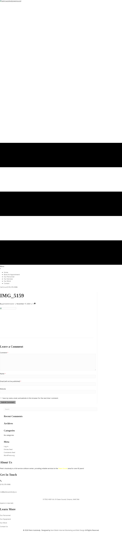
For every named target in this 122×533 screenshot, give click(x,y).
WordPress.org (9, 455)
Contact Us (4, 526)
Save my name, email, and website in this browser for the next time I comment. (30, 398)
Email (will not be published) (10, 381)
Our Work (3, 523)
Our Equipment (5, 519)
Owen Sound (62, 468)
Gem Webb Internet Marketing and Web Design (68, 530)
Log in (6, 446)
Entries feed (8, 449)
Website (3, 389)
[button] (9, 287)
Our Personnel (5, 515)
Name (3, 374)
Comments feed (9, 452)
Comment (4, 353)
